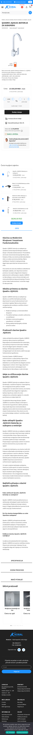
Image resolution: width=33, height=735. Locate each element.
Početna (3, 19)
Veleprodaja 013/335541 (23, 691)
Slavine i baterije (9, 19)
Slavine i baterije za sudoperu (20, 19)
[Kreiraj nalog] (26, 7)
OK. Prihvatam (10, 732)
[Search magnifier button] (30, 12)
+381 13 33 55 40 (13, 145)
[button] (22, 131)
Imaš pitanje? (21, 28)
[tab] (16, 228)
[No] (30, 728)
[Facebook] (19, 649)
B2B (30, 2)
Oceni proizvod (13, 28)
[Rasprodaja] (22, 7)
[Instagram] (23, 649)
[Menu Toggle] (2, 7)
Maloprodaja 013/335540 (23, 689)
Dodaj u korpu (17, 112)
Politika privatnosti (22, 732)
